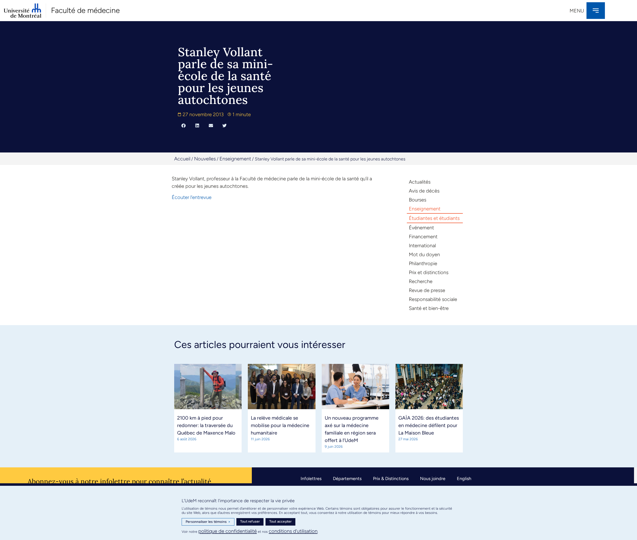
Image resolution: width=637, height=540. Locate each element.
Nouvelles (205, 159)
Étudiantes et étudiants (434, 218)
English (464, 478)
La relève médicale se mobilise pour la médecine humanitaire (280, 425)
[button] (183, 125)
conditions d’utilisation (293, 531)
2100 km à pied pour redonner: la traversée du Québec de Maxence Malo (206, 425)
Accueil (182, 159)
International (422, 245)
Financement (423, 237)
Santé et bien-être (429, 308)
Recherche (420, 281)
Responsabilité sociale (433, 299)
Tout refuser (250, 521)
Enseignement (235, 159)
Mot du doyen (424, 254)
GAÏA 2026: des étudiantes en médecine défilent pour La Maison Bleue (428, 425)
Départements (347, 478)
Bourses (417, 200)
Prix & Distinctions (391, 478)
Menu (577, 11)
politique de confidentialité (227, 531)
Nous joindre (432, 478)
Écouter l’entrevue (192, 197)
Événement (421, 228)
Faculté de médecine (85, 10)
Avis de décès (424, 191)
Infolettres (311, 478)
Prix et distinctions (428, 272)
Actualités (419, 182)
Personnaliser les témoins (208, 522)
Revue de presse (427, 290)
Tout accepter (280, 521)
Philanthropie (423, 263)
